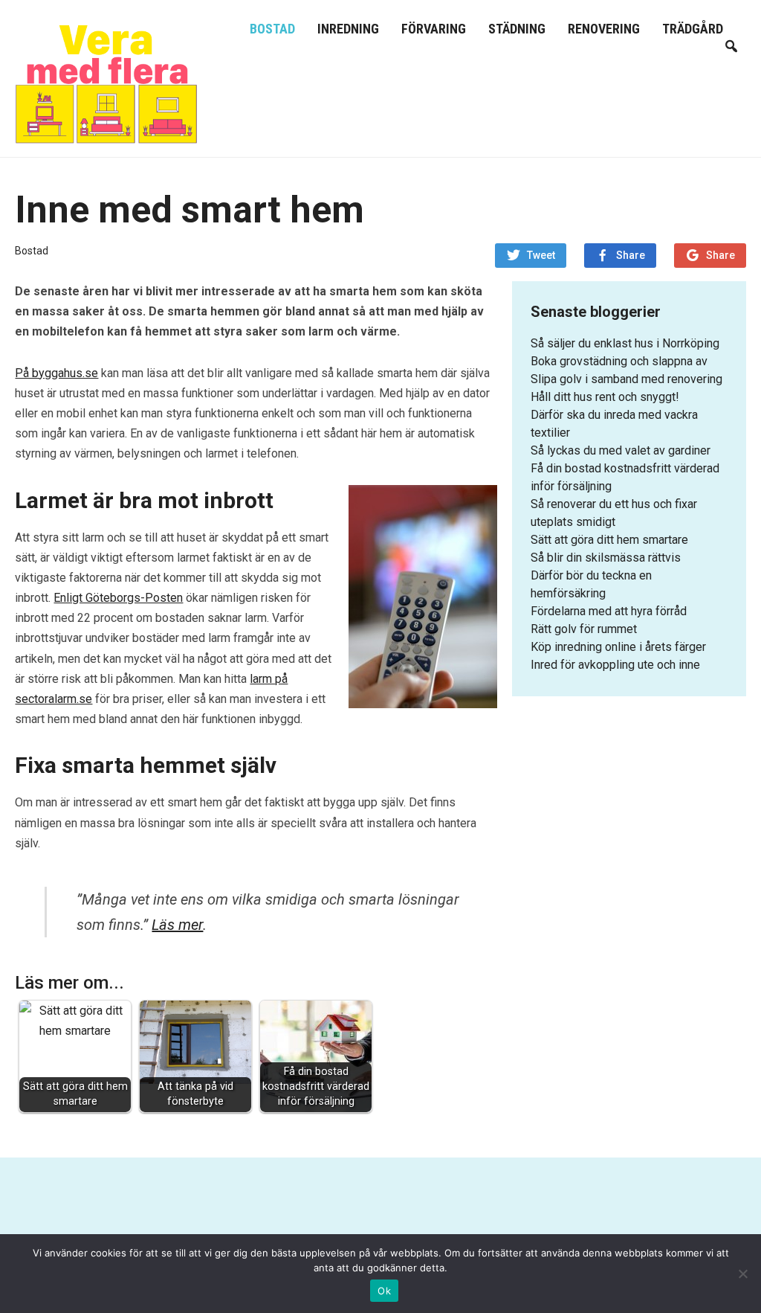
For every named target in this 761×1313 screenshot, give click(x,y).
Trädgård (692, 28)
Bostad (272, 28)
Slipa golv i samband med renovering (626, 379)
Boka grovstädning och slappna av (619, 361)
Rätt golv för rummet (584, 629)
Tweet (541, 255)
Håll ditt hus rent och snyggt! (605, 397)
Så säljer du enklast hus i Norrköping (625, 343)
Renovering (604, 28)
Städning (516, 28)
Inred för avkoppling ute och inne (615, 665)
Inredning (348, 28)
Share (630, 255)
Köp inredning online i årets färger (618, 647)
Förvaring (433, 28)
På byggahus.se (56, 373)
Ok (384, 1291)
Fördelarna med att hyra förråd (609, 611)
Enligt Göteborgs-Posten (118, 598)
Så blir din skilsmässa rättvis (606, 557)
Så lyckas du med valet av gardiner (620, 450)
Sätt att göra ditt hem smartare (609, 540)
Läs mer (177, 925)
